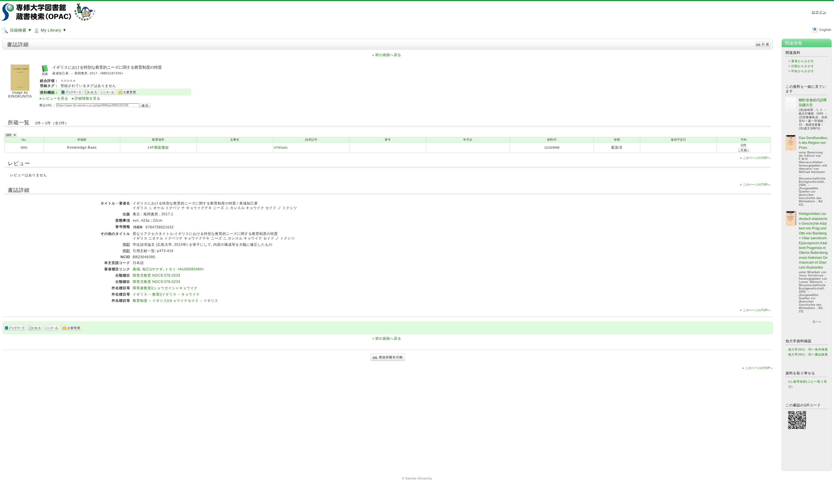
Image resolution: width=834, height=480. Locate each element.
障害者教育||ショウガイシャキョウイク (165, 288)
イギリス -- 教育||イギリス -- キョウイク (166, 294)
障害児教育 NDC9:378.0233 (156, 282)
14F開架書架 (158, 147)
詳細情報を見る (87, 98)
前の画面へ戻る (388, 55)
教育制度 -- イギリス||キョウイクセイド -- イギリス (175, 300)
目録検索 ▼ (20, 30)
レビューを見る (55, 98)
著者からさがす (802, 61)
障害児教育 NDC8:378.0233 (156, 275)
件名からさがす (802, 71)
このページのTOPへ (757, 157)
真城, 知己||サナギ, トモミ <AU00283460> (168, 269)
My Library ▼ (53, 30)
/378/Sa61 (281, 147)
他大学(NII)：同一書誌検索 (808, 354)
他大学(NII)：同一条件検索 (808, 349)
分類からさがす (802, 66)
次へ (815, 321)
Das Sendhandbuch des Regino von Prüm (813, 142)
